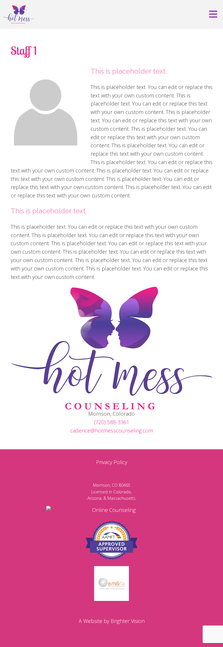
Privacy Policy (111, 462)
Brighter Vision (128, 620)
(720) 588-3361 (111, 422)
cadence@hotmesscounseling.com (111, 430)
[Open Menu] (213, 15)
